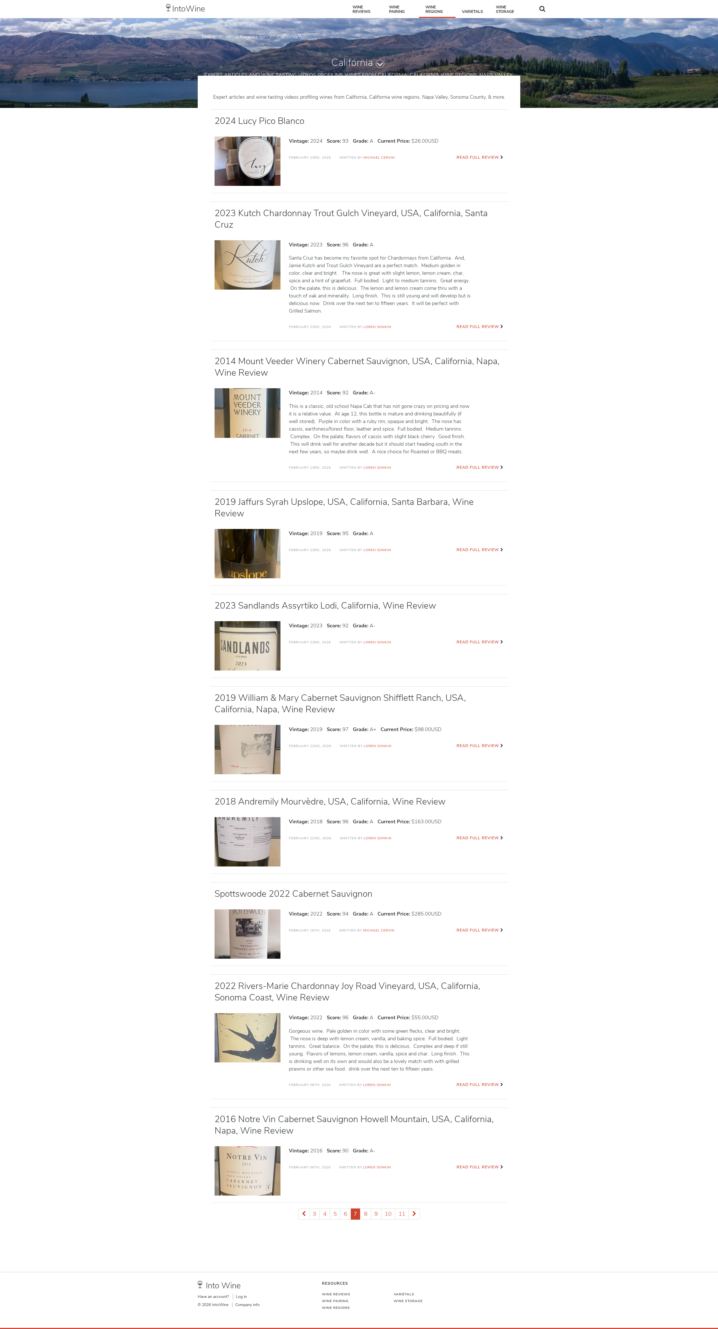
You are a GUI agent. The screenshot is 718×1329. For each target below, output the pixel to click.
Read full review (478, 157)
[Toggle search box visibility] (542, 8)
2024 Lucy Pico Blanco (259, 121)
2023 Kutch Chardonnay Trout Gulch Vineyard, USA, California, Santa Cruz (351, 219)
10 (388, 1214)
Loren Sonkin (377, 327)
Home (208, 36)
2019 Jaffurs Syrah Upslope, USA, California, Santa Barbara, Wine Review (344, 507)
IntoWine (188, 8)
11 (402, 1214)
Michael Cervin (379, 157)
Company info (247, 1304)
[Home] (168, 7)
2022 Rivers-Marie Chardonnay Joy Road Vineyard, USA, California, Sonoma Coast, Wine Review (347, 992)
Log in (241, 1296)
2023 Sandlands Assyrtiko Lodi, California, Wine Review (325, 606)
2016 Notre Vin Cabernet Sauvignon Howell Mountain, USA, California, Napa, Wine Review (354, 1125)
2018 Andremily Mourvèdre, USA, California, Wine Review (330, 802)
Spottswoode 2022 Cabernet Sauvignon (293, 894)
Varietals (472, 11)
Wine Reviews (361, 9)
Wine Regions (434, 9)
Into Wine (223, 1285)
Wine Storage (505, 9)
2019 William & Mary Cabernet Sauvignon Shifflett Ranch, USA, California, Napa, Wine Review (340, 703)
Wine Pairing (397, 9)
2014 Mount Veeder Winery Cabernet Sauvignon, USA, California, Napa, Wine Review (357, 367)
